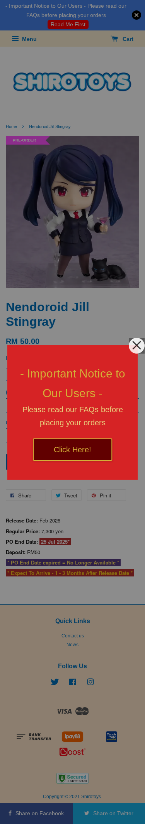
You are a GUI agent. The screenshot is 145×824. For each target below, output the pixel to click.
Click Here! (72, 449)
